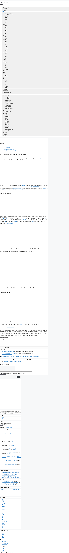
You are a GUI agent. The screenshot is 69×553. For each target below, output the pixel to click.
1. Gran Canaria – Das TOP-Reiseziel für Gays (8, 147)
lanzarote (38, 356)
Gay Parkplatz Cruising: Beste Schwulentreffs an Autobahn (12, 433)
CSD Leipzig (6, 123)
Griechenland (5, 52)
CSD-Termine (5, 114)
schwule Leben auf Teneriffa (4, 218)
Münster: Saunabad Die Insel (8, 107)
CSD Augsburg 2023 (7, 115)
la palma (36, 356)
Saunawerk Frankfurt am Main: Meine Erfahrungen (8, 475)
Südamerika (3, 524)
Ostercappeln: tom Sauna (8, 109)
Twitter (2, 418)
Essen (7, 46)
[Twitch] (7, 347)
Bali (5, 83)
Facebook (3, 417)
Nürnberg (3, 535)
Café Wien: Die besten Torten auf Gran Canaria (8, 484)
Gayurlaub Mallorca (4, 541)
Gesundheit (3, 509)
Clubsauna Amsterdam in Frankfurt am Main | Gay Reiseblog (9, 472)
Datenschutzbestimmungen (9, 427)
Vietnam (6, 87)
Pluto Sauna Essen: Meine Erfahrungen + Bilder (11, 464)
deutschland (15, 489)
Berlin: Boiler (6, 96)
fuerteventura (7, 356)
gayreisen (14, 356)
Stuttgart (3, 536)
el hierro (4, 356)
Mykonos (6, 53)
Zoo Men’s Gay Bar (34, 184)
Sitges (5, 22)
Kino (46, 218)
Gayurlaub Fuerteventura (5, 543)
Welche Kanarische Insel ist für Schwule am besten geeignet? (9, 150)
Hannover (6, 43)
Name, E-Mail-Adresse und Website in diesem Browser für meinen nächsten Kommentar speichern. (13, 373)
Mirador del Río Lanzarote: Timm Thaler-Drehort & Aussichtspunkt (12, 361)
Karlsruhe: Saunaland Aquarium (9, 99)
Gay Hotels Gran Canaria (6, 88)
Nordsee (6, 50)
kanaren (26, 356)
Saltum (6, 37)
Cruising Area (5, 189)
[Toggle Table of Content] (0, 145)
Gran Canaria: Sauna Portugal (7, 111)
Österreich (3, 528)
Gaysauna (10, 191)
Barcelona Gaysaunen (6, 110)
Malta (2, 517)
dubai (18, 489)
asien (6, 489)
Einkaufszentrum (23, 185)
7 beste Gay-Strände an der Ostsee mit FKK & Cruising (12, 448)
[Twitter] (4, 347)
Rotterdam (6, 33)
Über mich (3, 6)
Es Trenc (6, 20)
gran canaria (23, 356)
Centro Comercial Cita (36, 186)
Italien (4, 24)
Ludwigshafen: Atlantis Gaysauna (9, 103)
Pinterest (3, 419)
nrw (0, 493)
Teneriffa (6, 17)
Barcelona (6, 21)
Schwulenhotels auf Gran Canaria (17, 188)
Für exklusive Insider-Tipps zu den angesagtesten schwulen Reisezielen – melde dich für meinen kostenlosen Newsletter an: (10, 423)
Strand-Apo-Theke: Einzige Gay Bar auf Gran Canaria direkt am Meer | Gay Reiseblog (15, 362)
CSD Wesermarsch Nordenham (9, 129)
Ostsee (5, 47)
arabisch (4, 489)
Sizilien (6, 27)
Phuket (7, 86)
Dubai (5, 65)
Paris (5, 58)
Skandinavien (3, 522)
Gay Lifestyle (13, 437)
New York (6, 75)
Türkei (4, 61)
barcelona (8, 489)
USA (4, 73)
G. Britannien (5, 71)
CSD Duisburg (7, 119)
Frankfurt (6, 42)
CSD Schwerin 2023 (7, 126)
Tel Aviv (6, 67)
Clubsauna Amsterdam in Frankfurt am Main (7, 481)
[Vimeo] (8, 347)
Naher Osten (4, 63)
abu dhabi (1, 489)
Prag (3, 77)
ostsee (4, 493)
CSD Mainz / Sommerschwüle (8, 125)
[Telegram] (6, 347)
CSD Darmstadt (7, 118)
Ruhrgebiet (6, 45)
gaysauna (9, 490)
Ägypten (6, 64)
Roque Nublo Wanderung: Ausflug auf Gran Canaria (7, 357)
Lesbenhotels (5, 91)
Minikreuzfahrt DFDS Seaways (9, 14)
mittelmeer (7, 492)
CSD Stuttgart (6, 127)
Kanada (3, 514)
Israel (5, 66)
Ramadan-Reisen (7, 69)
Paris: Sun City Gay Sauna (6, 112)
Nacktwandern (5, 132)
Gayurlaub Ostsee (4, 542)
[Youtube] (5, 347)
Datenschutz (4, 10)
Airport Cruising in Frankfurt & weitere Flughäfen (11, 468)
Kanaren (6, 23)
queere (21, 324)
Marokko (6, 80)
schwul (18, 493)
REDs (29, 184)
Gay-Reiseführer (5, 133)
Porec (5, 29)
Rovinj (6, 30)
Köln (5, 44)
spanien (4, 494)
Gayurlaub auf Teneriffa (10, 223)
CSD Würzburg (7, 130)
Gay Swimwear (5, 134)
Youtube (3, 550)
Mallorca (6, 19)
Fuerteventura (6, 18)
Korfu (5, 54)
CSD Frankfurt (7, 120)
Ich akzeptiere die (6, 427)
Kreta (5, 55)
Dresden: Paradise (7, 97)
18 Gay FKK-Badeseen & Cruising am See (10, 452)
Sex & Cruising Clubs (4, 521)
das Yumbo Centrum (6, 185)
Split (5, 31)
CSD (5, 221)
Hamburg (3, 533)
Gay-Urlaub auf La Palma (10, 327)
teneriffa (41, 356)
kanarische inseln (29, 356)
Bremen (6, 41)
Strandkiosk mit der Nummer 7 (21, 189)
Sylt (6, 51)
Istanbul (6, 62)
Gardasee (6, 25)
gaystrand (17, 356)
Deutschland (4, 39)
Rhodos (6, 56)
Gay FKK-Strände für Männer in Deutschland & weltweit (12, 444)
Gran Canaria (6, 16)
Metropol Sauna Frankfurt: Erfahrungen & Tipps (11, 472)
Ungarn (3, 526)
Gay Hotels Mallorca (5, 90)
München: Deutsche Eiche (8, 106)
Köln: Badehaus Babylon (8, 100)
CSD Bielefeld (7, 116)
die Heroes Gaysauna (22, 184)
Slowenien (4, 70)
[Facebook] (0, 347)
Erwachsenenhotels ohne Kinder (7, 92)
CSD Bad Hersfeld (7, 117)
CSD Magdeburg (7, 124)
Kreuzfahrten (5, 12)
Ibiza (2, 511)
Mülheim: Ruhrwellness (8, 105)
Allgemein (3, 499)
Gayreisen (3, 507)
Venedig (6, 28)
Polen (4, 72)
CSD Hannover (7, 121)
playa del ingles (8, 493)
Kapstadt (6, 79)
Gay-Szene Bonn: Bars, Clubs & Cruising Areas (11, 460)
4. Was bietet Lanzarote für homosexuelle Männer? (9, 149)
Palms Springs (6, 76)
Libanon (6, 68)
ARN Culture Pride (14, 221)
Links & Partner (5, 8)
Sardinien (6, 26)
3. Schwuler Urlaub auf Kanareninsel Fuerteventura (9, 148)
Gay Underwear (5, 135)
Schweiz (3, 520)
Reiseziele (3, 11)
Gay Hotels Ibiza (5, 89)
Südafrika (6, 81)
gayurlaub (20, 356)
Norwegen (4, 59)
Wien (31, 186)
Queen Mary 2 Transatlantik (8, 13)
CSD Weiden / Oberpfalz (8, 128)
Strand (40, 158)
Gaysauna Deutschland (6, 95)
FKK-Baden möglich (24, 219)
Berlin (5, 40)
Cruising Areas (5, 131)
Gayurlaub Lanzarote (4, 544)
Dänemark (4, 35)
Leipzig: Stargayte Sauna (8, 102)
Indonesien (3, 512)
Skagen (6, 38)
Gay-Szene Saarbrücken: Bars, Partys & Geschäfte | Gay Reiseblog (10, 477)
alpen (2, 489)
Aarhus (6, 36)
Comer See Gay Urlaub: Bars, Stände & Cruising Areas (11, 473)
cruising (11, 489)
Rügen (7, 48)
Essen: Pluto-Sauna (7, 98)
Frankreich (3, 505)
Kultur (2, 515)
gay (3, 490)
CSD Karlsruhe (7, 122)
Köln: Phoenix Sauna (7, 101)
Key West (6, 74)
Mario (2, 473)
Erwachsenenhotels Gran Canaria (7, 93)
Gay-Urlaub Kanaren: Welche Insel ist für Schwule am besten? (9, 146)
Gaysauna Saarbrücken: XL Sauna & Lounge (7, 483)
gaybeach (12, 356)
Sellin (8, 49)
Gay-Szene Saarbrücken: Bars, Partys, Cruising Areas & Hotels (10, 476)
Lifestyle (3, 94)
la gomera (33, 356)
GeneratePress (11, 552)
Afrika (4, 78)
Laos (5, 84)
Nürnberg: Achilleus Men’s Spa (9, 108)
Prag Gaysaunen (5, 113)
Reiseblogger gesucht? (6, 7)
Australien (3, 500)
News (2, 136)
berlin (9, 489)
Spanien (2, 356)
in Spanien (32, 221)
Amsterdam (6, 32)
